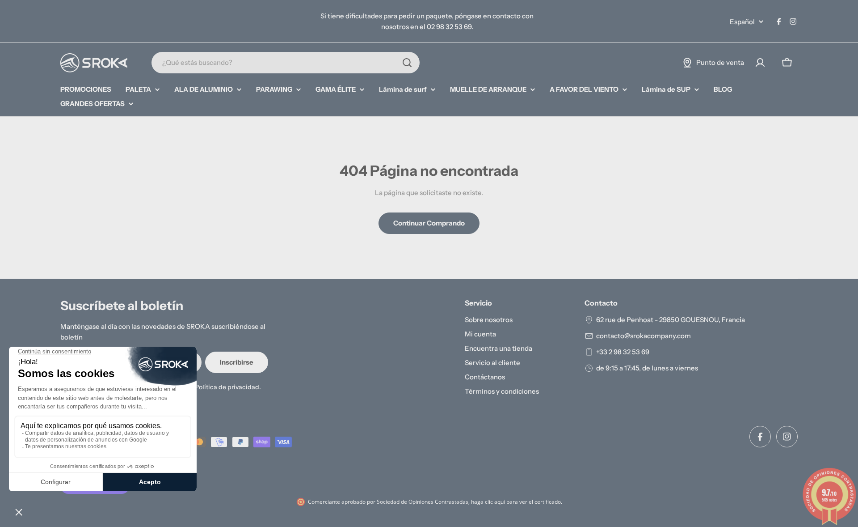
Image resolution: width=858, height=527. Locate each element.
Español (742, 21)
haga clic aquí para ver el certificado (516, 502)
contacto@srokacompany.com (643, 336)
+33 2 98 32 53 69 (622, 352)
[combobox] (285, 62)
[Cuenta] (760, 62)
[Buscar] (407, 62)
